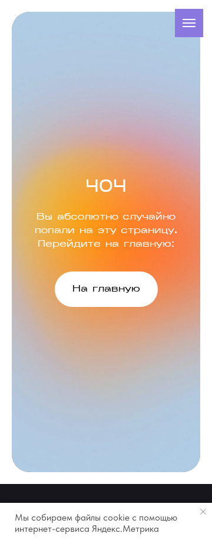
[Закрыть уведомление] (203, 512)
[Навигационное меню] (189, 23)
